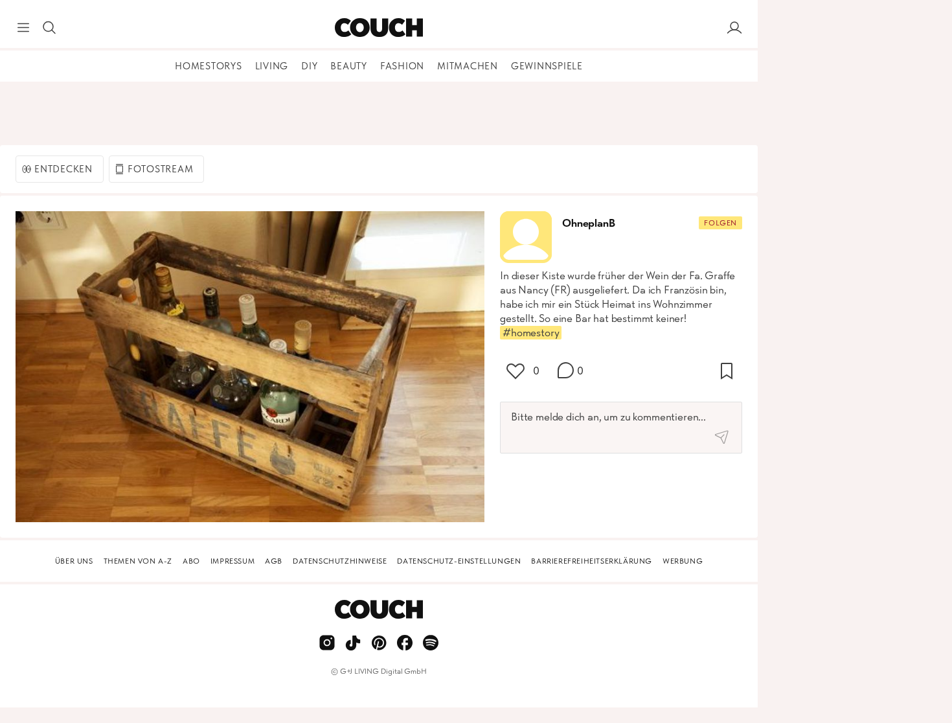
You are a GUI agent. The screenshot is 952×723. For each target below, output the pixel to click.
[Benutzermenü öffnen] (734, 28)
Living (272, 66)
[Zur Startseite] (378, 28)
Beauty (348, 66)
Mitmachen (467, 66)
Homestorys (208, 66)
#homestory (531, 332)
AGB (273, 561)
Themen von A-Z (138, 561)
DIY (309, 66)
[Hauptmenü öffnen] (23, 28)
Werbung (683, 561)
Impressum (232, 561)
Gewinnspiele (547, 66)
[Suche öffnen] (49, 28)
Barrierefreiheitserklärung (591, 561)
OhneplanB (588, 222)
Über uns (74, 561)
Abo (191, 561)
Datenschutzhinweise (340, 561)
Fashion (402, 66)
